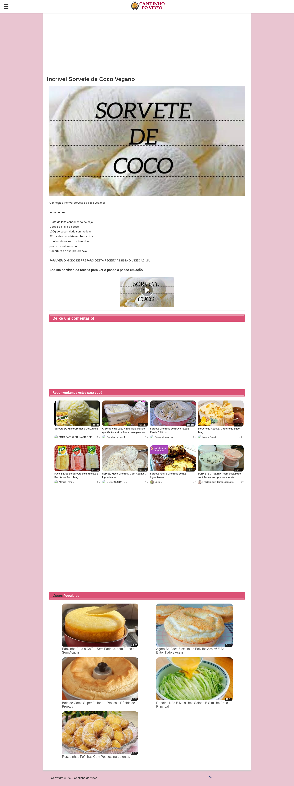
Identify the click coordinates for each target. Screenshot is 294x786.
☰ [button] (6, 6)
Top (211, 777)
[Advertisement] (147, 44)
